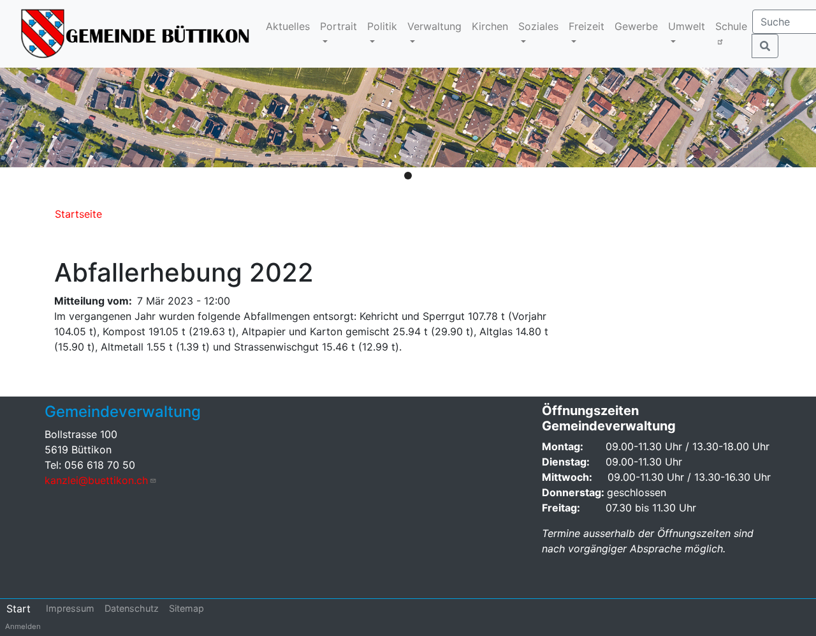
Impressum (70, 608)
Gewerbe (636, 26)
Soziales (538, 26)
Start (18, 608)
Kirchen (490, 26)
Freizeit (586, 26)
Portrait (338, 26)
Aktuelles (288, 26)
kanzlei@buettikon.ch (96, 480)
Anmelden (23, 626)
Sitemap (186, 608)
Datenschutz (132, 608)
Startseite (78, 214)
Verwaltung (434, 26)
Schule (731, 26)
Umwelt (686, 26)
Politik (382, 26)
